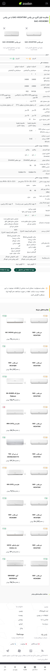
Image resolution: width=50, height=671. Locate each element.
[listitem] (25, 328)
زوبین (21, 611)
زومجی (20, 620)
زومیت (20, 615)
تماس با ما (44, 620)
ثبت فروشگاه (43, 611)
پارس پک (44, 635)
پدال (21, 628)
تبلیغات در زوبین (42, 615)
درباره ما (45, 624)
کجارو (21, 624)
